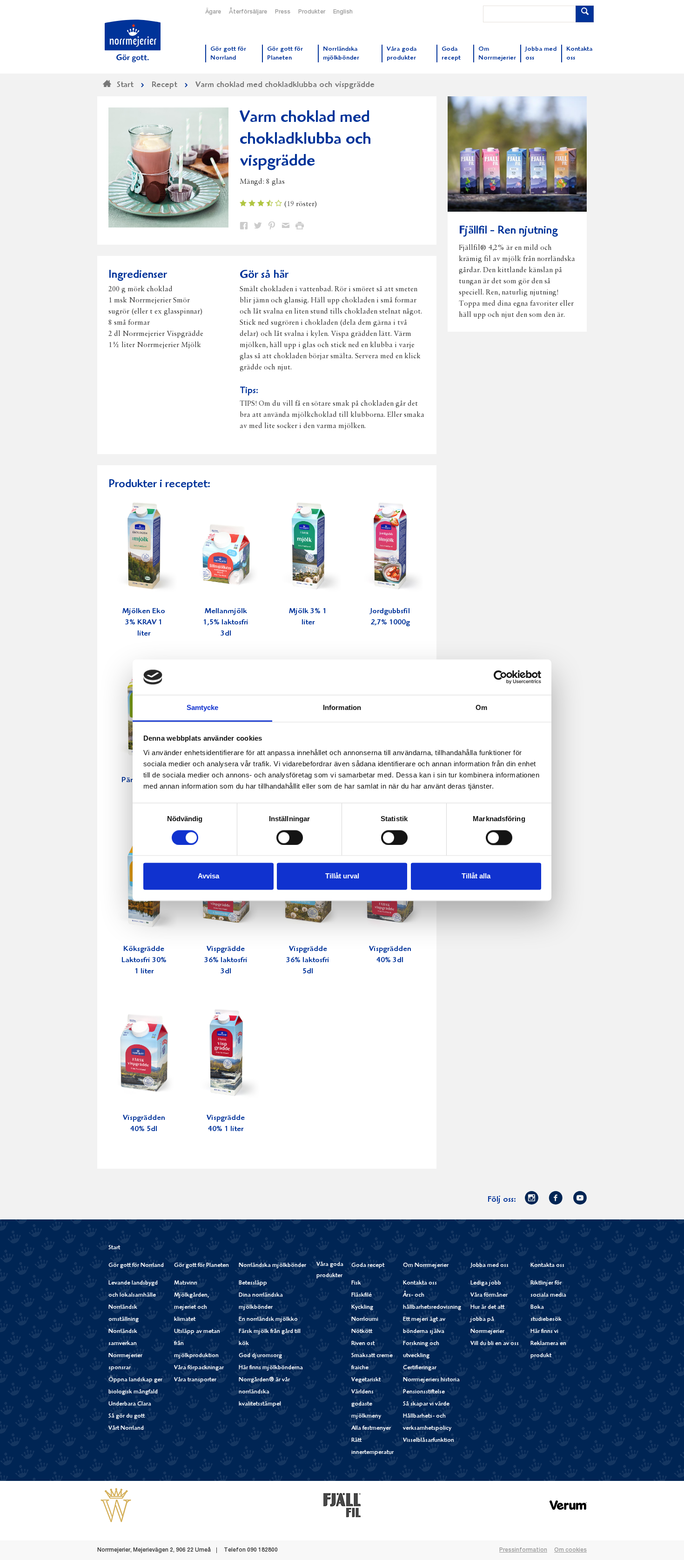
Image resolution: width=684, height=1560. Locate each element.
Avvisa (208, 876)
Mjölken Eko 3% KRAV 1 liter (143, 623)
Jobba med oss (489, 1266)
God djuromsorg (260, 1356)
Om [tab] (481, 708)
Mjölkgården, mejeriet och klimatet (191, 1307)
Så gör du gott (126, 1416)
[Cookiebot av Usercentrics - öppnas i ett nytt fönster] (500, 677)
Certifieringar (419, 1368)
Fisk (356, 1283)
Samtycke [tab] (203, 708)
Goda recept (367, 1266)
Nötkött (361, 1332)
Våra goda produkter (329, 1270)
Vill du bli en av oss (494, 1344)
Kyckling (362, 1308)
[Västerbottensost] (115, 1505)
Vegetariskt (366, 1380)
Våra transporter (195, 1380)
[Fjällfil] (342, 1505)
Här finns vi (544, 1332)
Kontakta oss (420, 1283)
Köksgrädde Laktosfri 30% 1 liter (144, 960)
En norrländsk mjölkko (268, 1320)
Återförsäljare (248, 12)
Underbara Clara (129, 1404)
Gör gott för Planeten (201, 1266)
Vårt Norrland (126, 1429)
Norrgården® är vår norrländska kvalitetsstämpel (264, 1392)
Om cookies (570, 1550)
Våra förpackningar (199, 1368)
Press (282, 12)
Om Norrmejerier (426, 1266)
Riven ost (363, 1344)
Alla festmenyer (371, 1429)
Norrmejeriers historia (431, 1380)
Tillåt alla (476, 876)
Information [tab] (342, 708)
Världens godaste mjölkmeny (366, 1404)
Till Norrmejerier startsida (133, 41)
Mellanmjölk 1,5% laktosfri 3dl (225, 623)
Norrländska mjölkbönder (272, 1266)
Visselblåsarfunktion (428, 1441)
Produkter (311, 12)
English (343, 12)
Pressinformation (523, 1550)
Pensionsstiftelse (424, 1392)
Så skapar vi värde (426, 1404)
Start (114, 1248)
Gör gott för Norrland (136, 1266)
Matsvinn (185, 1283)
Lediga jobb (485, 1283)
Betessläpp (253, 1283)
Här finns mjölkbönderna (271, 1368)
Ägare (213, 12)
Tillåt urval (342, 876)
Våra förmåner (489, 1295)
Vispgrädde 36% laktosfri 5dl (307, 960)
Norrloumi (364, 1320)
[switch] (289, 836)
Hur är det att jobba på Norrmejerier (487, 1320)
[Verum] (568, 1505)
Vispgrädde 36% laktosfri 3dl (226, 960)
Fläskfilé (361, 1295)
